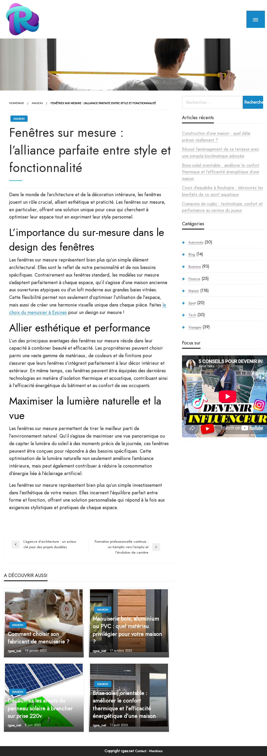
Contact (140, 750)
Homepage (16, 103)
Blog (192, 254)
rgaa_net (15, 650)
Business (195, 266)
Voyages (195, 327)
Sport (192, 302)
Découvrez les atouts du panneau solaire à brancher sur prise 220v (40, 708)
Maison (37, 103)
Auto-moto (196, 242)
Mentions (155, 750)
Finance (194, 278)
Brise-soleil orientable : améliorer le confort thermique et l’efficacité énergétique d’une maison (124, 704)
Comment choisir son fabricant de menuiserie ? (38, 637)
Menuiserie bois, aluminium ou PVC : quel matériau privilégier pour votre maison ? (127, 630)
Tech (192, 314)
